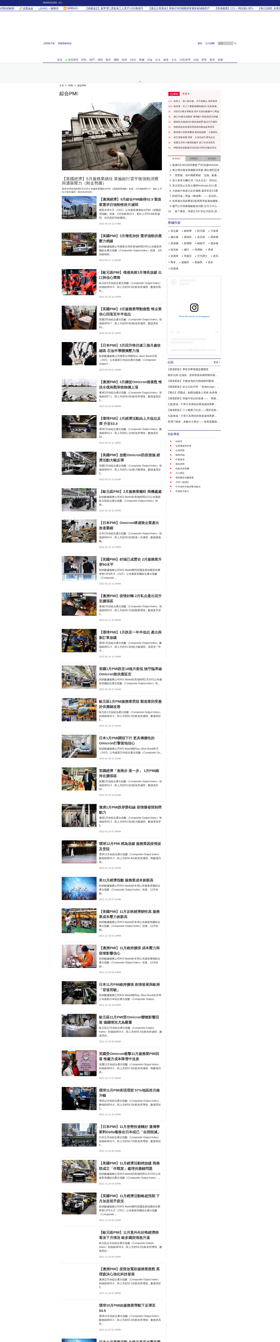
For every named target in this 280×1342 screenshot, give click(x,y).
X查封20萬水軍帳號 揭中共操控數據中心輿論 (196, 111)
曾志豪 (174, 230)
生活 (157, 59)
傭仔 (186, 249)
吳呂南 (201, 237)
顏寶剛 (188, 243)
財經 (124, 59)
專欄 (141, 59)
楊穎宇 (201, 243)
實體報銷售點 (65, 43)
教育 (212, 59)
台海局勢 (180, 450)
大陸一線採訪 (182, 482)
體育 (204, 59)
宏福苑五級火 (182, 491)
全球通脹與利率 (183, 446)
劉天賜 (201, 230)
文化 (174, 59)
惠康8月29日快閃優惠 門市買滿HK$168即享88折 (196, 165)
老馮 (215, 256)
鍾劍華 (188, 230)
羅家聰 (214, 237)
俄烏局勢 (180, 464)
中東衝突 (180, 459)
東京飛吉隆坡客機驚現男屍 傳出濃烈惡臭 (196, 170)
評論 (149, 59)
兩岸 (108, 59)
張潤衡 (198, 249)
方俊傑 (214, 230)
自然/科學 (185, 59)
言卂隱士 (202, 256)
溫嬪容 (185, 262)
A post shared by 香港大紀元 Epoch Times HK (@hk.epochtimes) (203, 350)
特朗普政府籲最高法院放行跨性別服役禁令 (195, 147)
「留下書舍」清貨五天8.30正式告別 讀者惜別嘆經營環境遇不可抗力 (195, 211)
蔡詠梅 (214, 243)
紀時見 (178, 441)
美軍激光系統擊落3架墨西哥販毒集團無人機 (196, 201)
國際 (116, 59)
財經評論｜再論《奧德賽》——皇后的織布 (195, 196)
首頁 (59, 59)
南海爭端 (180, 455)
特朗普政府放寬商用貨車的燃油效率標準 (194, 127)
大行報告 (180, 473)
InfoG (133, 59)
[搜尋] (235, 43)
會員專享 (73, 59)
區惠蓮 (174, 268)
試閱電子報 (49, 43)
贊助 (200, 43)
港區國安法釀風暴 (184, 477)
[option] (112, 136)
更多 (210, 262)
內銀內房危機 (182, 468)
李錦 (210, 249)
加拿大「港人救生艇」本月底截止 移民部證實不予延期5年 (197, 101)
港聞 (100, 59)
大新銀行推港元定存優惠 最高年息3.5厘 (195, 190)
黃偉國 (174, 243)
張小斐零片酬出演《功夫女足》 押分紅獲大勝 (196, 180)
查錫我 (198, 262)
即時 (84, 59)
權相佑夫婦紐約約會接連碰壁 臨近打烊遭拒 (195, 121)
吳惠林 (174, 256)
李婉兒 (188, 256)
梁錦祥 (188, 237)
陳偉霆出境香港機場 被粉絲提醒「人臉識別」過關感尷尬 (197, 132)
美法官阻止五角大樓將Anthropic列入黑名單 (196, 186)
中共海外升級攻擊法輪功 (187, 486)
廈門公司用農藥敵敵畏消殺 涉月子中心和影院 (196, 206)
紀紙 (196, 59)
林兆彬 (174, 249)
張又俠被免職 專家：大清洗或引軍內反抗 (194, 137)
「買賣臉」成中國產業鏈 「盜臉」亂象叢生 (196, 175)
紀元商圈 (210, 43)
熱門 (92, 59)
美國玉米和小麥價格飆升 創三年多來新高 (194, 142)
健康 (166, 59)
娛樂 (220, 59)
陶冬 (173, 262)
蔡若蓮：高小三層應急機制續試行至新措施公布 (196, 106)
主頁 (61, 85)
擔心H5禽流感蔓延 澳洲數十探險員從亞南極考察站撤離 (197, 116)
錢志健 (174, 237)
